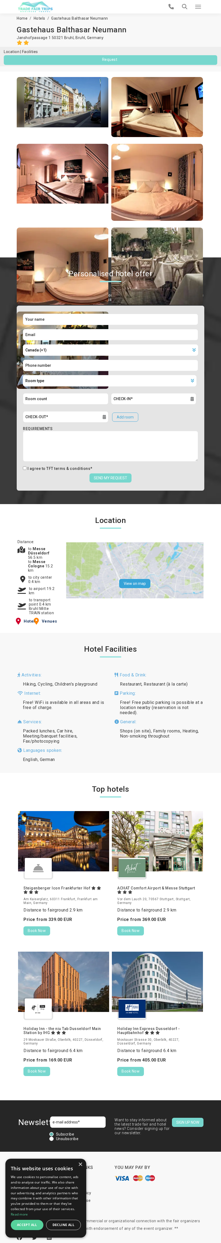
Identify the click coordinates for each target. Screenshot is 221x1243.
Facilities (30, 52)
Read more (19, 1214)
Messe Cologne (37, 564)
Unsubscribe (67, 1139)
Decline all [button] (63, 1225)
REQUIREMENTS (38, 429)
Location (11, 52)
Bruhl (80, 38)
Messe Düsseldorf (39, 551)
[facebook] (20, 1237)
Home (22, 18)
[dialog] (45, 1198)
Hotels (39, 18)
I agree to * (59, 468)
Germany (95, 38)
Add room (125, 417)
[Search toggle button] (184, 6)
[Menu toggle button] (198, 6)
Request (110, 59)
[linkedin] (49, 1237)
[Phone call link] (171, 6)
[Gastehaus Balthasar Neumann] (63, 107)
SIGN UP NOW (187, 1122)
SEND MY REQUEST (110, 478)
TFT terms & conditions (68, 468)
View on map (135, 583)
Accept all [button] (27, 1225)
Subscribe (65, 1134)
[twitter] (35, 1237)
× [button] (80, 1164)
